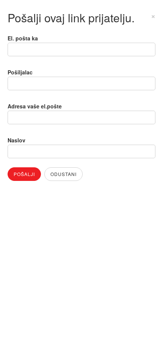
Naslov (16, 140)
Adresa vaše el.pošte (35, 106)
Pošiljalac (20, 72)
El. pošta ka (23, 38)
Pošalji (24, 174)
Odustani (63, 174)
